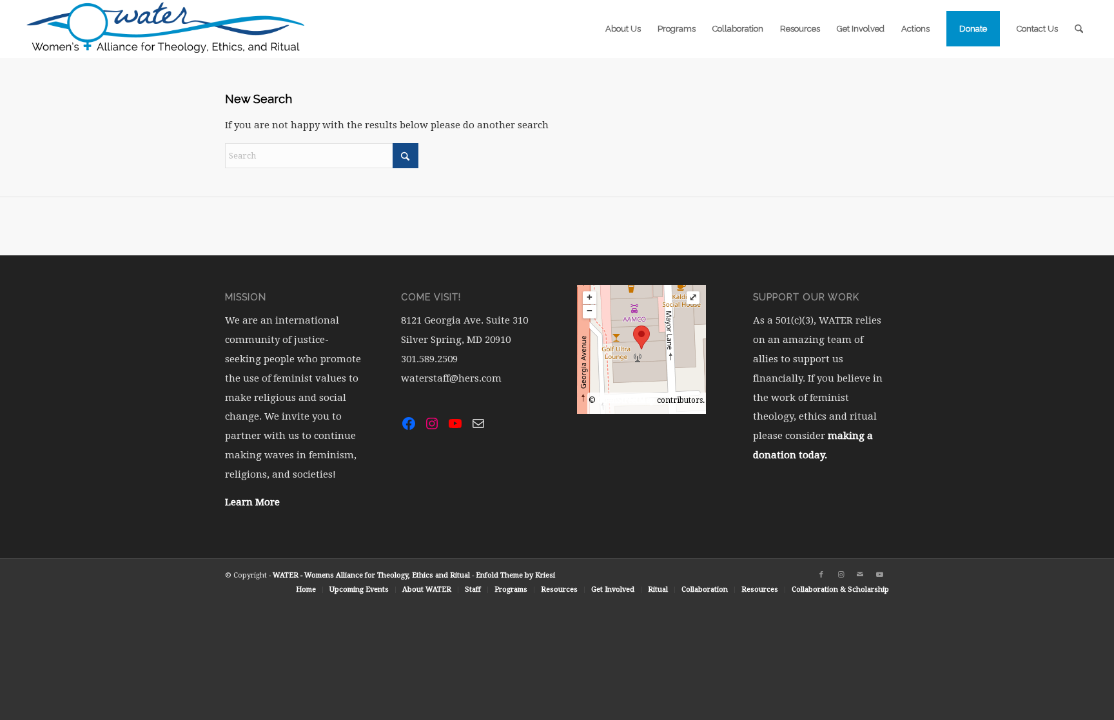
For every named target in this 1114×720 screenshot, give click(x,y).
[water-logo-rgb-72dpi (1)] (166, 29)
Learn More (252, 502)
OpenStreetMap (626, 400)
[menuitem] (623, 29)
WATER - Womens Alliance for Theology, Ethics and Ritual (371, 575)
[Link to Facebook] (821, 575)
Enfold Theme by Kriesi (515, 575)
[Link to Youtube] (879, 575)
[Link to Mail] (860, 575)
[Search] (1078, 29)
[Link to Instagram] (840, 575)
